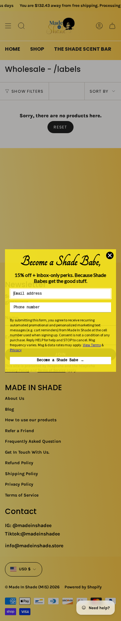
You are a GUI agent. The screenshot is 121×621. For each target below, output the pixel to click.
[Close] (110, 255)
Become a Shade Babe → (60, 360)
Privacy (16, 350)
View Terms (92, 345)
